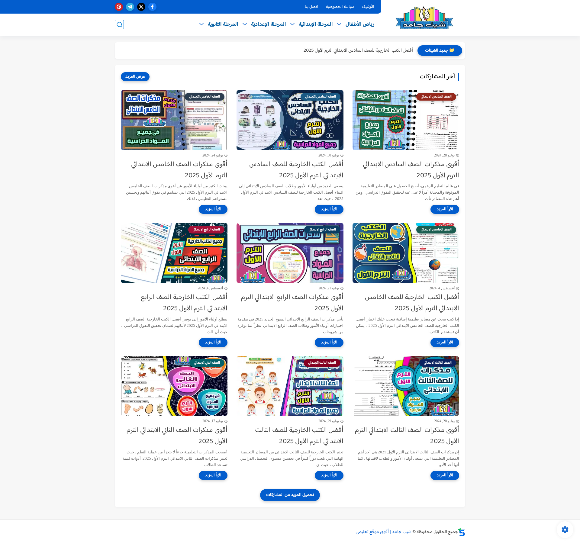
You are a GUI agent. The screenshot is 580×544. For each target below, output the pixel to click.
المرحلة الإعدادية (268, 24)
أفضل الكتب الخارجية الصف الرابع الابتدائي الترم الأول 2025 (184, 303)
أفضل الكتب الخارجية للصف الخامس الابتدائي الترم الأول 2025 (412, 303)
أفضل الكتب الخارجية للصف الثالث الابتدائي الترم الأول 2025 (299, 436)
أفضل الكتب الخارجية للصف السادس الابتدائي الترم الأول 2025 (358, 51)
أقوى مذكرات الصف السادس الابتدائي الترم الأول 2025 (411, 170)
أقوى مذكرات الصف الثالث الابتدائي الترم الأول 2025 (407, 436)
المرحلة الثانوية (223, 24)
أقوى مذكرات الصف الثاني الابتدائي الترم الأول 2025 (177, 436)
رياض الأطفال (360, 24)
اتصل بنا (311, 7)
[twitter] (141, 7)
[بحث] (119, 24)
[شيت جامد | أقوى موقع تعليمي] (424, 17)
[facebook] (152, 7)
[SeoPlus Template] (461, 532)
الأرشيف (368, 7)
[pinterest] (119, 7)
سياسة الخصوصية (340, 7)
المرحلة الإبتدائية (316, 24)
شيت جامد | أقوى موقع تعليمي (383, 532)
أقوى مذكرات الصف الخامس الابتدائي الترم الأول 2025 (179, 170)
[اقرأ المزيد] (444, 209)
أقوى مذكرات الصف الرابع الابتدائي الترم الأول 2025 (292, 303)
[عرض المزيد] (135, 76)
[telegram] (130, 7)
